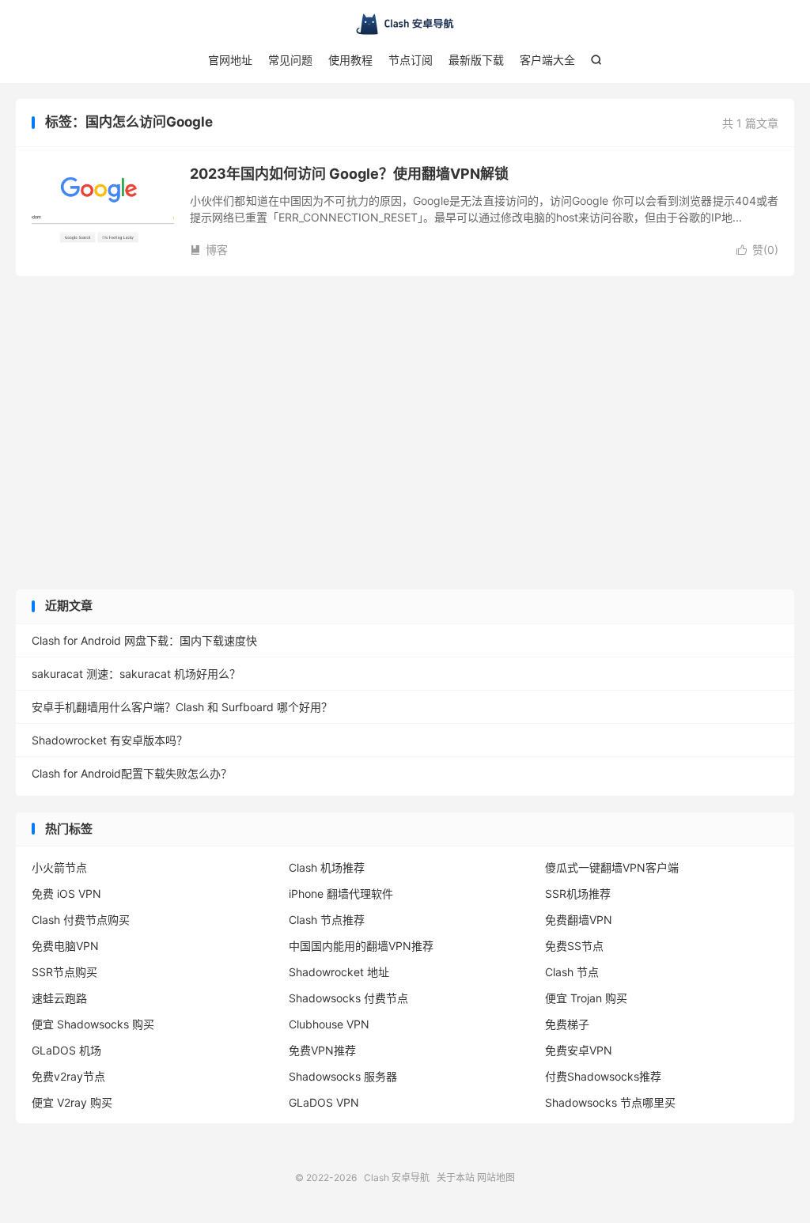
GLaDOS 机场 (66, 1050)
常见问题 (290, 59)
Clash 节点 (572, 972)
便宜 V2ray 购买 (72, 1102)
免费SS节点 (574, 945)
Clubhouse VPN (329, 1024)
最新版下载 (476, 59)
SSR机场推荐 (578, 893)
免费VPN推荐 (322, 1050)
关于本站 (456, 1177)
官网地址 (230, 59)
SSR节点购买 (64, 972)
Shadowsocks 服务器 (343, 1076)
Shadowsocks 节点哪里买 (610, 1102)
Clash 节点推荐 (327, 919)
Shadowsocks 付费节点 (348, 998)
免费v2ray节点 (68, 1076)
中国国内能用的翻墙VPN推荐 (361, 945)
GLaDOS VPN (324, 1102)
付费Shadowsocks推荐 (603, 1076)
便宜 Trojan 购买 (586, 998)
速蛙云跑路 (59, 998)
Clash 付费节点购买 (81, 919)
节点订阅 (410, 59)
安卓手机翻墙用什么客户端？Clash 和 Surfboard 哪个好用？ (182, 707)
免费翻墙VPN (578, 919)
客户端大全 (547, 59)
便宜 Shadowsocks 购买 (93, 1024)
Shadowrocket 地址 (339, 972)
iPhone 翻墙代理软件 (341, 893)
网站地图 (496, 1177)
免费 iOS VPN (66, 893)
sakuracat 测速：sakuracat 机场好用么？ (136, 673)
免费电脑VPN (65, 945)
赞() (757, 249)
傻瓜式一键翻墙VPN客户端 (612, 867)
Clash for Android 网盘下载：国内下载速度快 (144, 640)
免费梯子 (567, 1024)
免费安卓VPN (578, 1050)
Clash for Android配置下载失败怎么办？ (132, 773)
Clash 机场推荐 (327, 867)
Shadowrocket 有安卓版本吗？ (109, 740)
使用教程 (350, 59)
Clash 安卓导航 (405, 24)
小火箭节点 (59, 867)
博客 (209, 249)
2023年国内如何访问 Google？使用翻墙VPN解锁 (349, 173)
